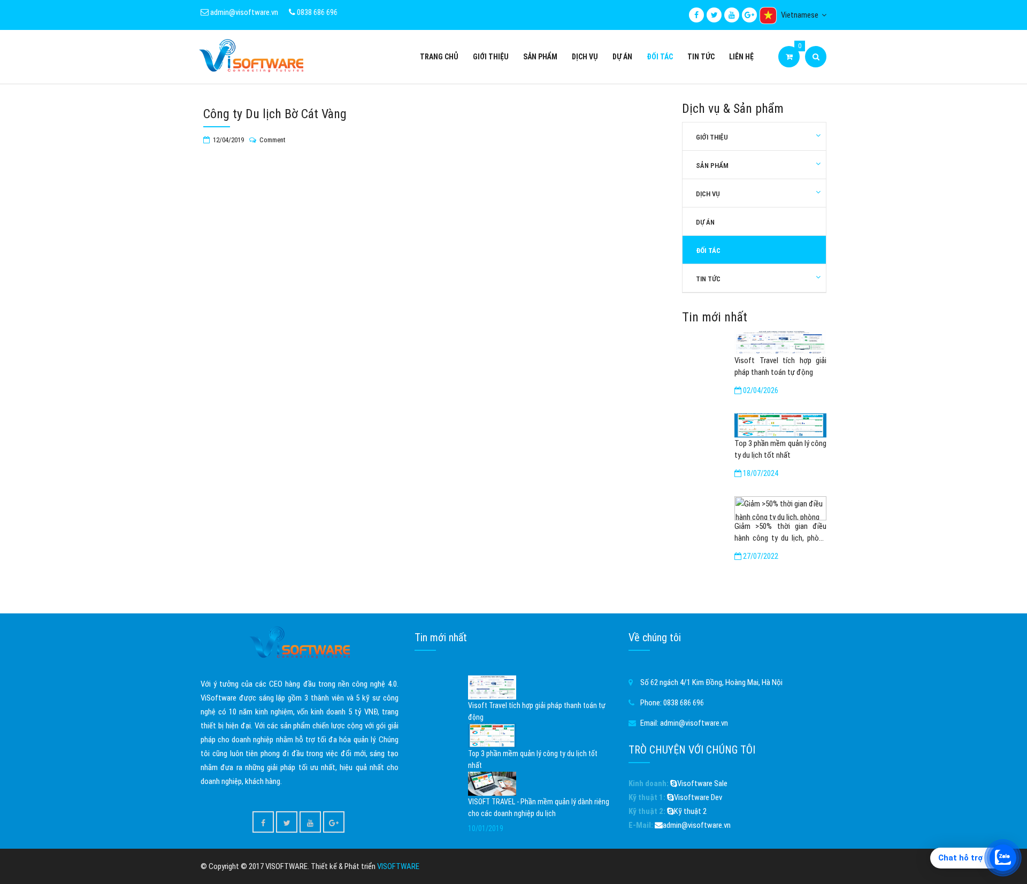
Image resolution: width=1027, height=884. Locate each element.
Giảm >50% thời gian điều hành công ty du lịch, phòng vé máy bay (780, 532)
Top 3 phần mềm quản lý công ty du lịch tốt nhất (780, 449)
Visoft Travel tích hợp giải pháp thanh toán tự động (780, 366)
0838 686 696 (316, 12)
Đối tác (660, 56)
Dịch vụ (585, 56)
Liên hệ (741, 56)
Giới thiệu (491, 56)
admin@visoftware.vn (243, 12)
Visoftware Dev (698, 797)
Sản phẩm (540, 56)
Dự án (622, 56)
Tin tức (701, 56)
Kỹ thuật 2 (690, 811)
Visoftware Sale (702, 783)
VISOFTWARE (398, 866)
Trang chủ (439, 56)
